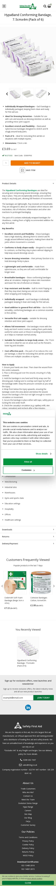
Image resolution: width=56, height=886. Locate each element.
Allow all (28, 462)
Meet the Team (28, 799)
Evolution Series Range (28, 803)
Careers (28, 810)
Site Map (28, 814)
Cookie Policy (28, 844)
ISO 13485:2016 (28, 865)
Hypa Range (28, 807)
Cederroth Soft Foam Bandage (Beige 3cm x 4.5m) (14, 600)
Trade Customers (28, 788)
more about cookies (34, 878)
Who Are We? (28, 792)
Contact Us (28, 796)
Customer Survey (28, 825)
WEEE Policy (28, 855)
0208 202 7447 (29, 760)
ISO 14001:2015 (28, 869)
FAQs (28, 821)
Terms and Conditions (28, 837)
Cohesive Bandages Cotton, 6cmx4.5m (38, 599)
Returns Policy (28, 852)
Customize (26, 470)
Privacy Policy (28, 841)
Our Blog (28, 817)
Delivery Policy (28, 848)
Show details (42, 454)
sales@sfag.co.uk (30, 765)
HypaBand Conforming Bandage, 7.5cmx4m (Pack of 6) (26, 663)
